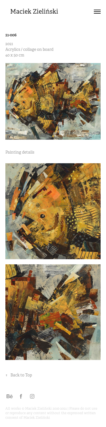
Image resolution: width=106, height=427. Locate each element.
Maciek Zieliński (34, 11)
